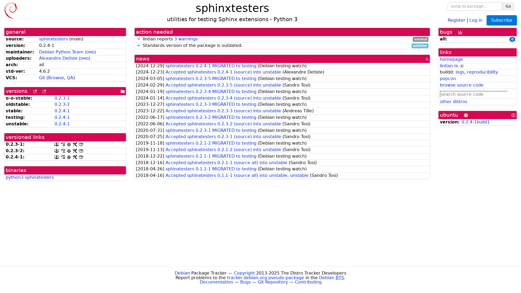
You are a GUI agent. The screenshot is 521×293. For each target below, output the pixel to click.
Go (508, 6)
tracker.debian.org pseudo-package (265, 277)
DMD (90, 52)
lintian (446, 65)
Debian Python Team (61, 52)
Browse (56, 77)
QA (70, 77)
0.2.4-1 (62, 110)
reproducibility (482, 72)
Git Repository (273, 282)
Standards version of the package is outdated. (284, 45)
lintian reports (284, 39)
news (143, 59)
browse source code (462, 85)
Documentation (216, 282)
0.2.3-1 (62, 98)
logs (460, 72)
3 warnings (186, 39)
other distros (453, 101)
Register (456, 20)
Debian (182, 273)
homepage (451, 59)
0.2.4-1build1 (476, 122)
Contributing (308, 282)
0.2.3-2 (62, 104)
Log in (475, 20)
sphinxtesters (53, 39)
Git (42, 77)
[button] (138, 39)
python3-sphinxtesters (30, 177)
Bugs (245, 282)
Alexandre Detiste (58, 58)
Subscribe (501, 20)
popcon (448, 78)
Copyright (244, 273)
